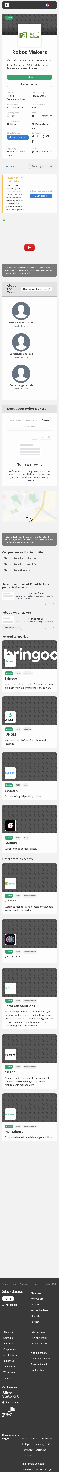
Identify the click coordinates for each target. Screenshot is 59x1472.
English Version (39, 1337)
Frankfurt (47, 1438)
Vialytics (49, 1469)
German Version (39, 1343)
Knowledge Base (39, 1310)
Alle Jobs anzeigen (12, 627)
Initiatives (8, 1360)
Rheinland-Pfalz (43, 151)
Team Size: (36, 113)
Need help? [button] (29, 426)
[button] (47, 5)
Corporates (9, 1349)
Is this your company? (44, 166)
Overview (9, 166)
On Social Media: (38, 133)
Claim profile (41, 195)
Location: (35, 148)
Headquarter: (37, 121)
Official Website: (13, 133)
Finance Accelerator (41, 1358)
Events (7, 1378)
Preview (46, 420)
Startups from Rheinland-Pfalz (21, 564)
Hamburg (39, 1444)
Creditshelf (27, 1469)
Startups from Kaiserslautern (20, 558)
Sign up (8, 1298)
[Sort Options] (34, 437)
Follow (29, 77)
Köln (50, 1444)
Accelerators (10, 1355)
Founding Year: (13, 113)
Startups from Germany (17, 570)
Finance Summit (39, 1364)
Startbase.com (9, 1284)
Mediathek (36, 1316)
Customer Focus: (38, 104)
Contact (35, 1304)
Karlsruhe (40, 1449)
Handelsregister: (13, 121)
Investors (8, 1343)
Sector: (10, 93)
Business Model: (13, 104)
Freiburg (26, 1455)
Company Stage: (38, 93)
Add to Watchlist (30, 84)
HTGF (39, 1469)
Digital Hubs (10, 1366)
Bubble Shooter (39, 1370)
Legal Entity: (12, 148)
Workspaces (10, 1372)
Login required (19, 137)
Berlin (25, 1438)
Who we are (37, 1298)
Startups (37, 1284)
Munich (35, 1438)
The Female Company (33, 1463)
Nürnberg (27, 1449)
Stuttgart (27, 1444)
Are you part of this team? (37, 289)
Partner (35, 1321)
